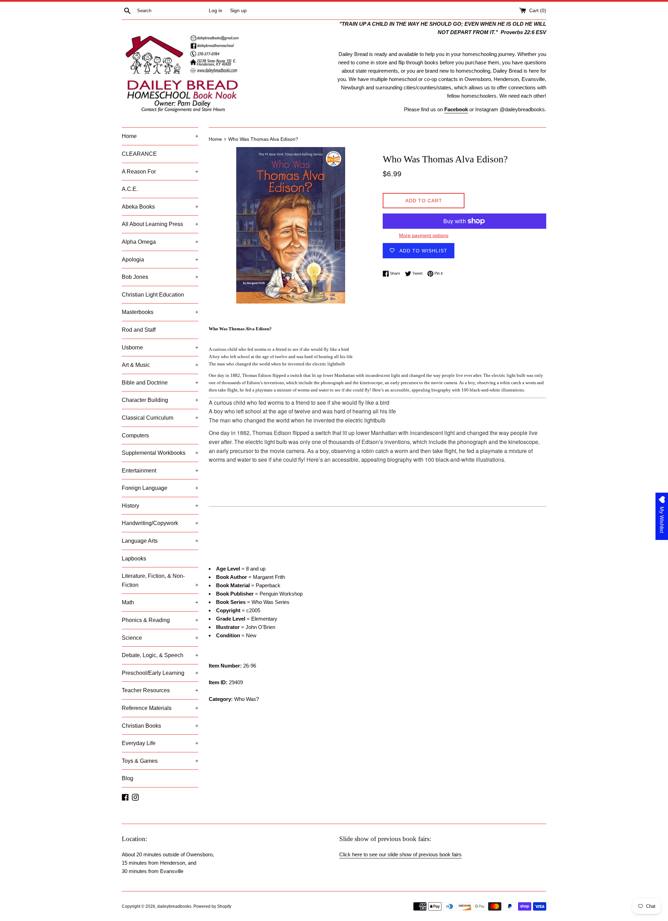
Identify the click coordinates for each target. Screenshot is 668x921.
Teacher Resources (160, 690)
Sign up (238, 10)
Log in (215, 10)
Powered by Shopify (212, 906)
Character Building (160, 400)
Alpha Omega (160, 242)
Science (160, 638)
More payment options (423, 235)
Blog (127, 778)
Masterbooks (160, 312)
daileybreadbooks (174, 906)
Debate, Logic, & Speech (160, 655)
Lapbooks (134, 559)
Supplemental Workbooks (160, 453)
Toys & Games (160, 761)
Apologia (160, 259)
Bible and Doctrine (160, 383)
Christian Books (160, 726)
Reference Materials (160, 708)
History (160, 506)
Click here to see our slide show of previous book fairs (400, 854)
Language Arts (160, 541)
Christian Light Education (153, 295)
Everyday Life (160, 743)
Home (160, 136)
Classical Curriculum (160, 418)
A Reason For (160, 172)
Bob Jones (160, 277)
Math (160, 602)
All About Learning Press (160, 224)
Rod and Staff (139, 330)
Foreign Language (160, 488)
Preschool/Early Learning (160, 673)
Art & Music (160, 365)
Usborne (160, 347)
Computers (135, 435)
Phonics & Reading (160, 620)
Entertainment (160, 471)
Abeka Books (160, 207)
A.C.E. (130, 189)
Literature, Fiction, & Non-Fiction (160, 580)
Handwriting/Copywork (160, 523)
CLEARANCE (139, 154)
